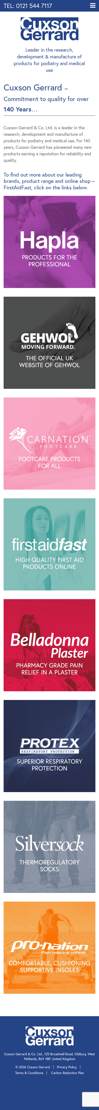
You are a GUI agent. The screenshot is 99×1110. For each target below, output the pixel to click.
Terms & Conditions (29, 1072)
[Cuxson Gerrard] (49, 28)
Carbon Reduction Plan (67, 1072)
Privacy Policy (67, 1067)
